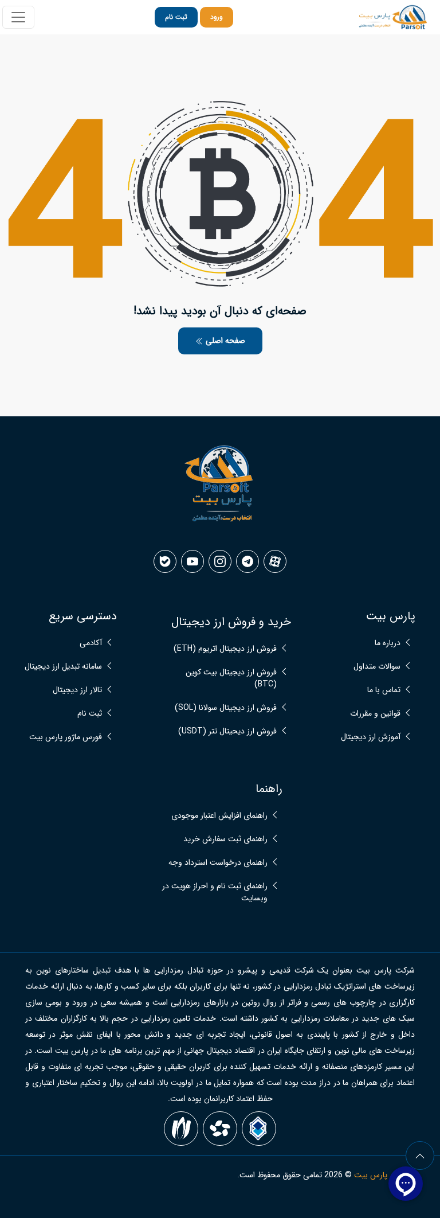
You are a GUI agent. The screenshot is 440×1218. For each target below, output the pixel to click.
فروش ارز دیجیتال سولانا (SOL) (226, 708)
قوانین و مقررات (375, 714)
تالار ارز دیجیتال (77, 690)
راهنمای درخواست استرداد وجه (218, 863)
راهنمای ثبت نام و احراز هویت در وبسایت (215, 892)
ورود (216, 16)
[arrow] (420, 1155)
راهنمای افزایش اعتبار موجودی (219, 816)
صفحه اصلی (224, 340)
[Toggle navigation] (18, 17)
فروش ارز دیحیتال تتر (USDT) (227, 731)
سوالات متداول (376, 667)
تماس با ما (383, 690)
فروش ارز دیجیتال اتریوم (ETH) (225, 649)
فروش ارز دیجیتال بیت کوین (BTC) (231, 678)
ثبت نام (176, 16)
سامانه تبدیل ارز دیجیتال (63, 667)
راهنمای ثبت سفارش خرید (225, 839)
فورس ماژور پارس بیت (65, 737)
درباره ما (387, 643)
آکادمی (91, 643)
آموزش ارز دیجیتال (370, 737)
